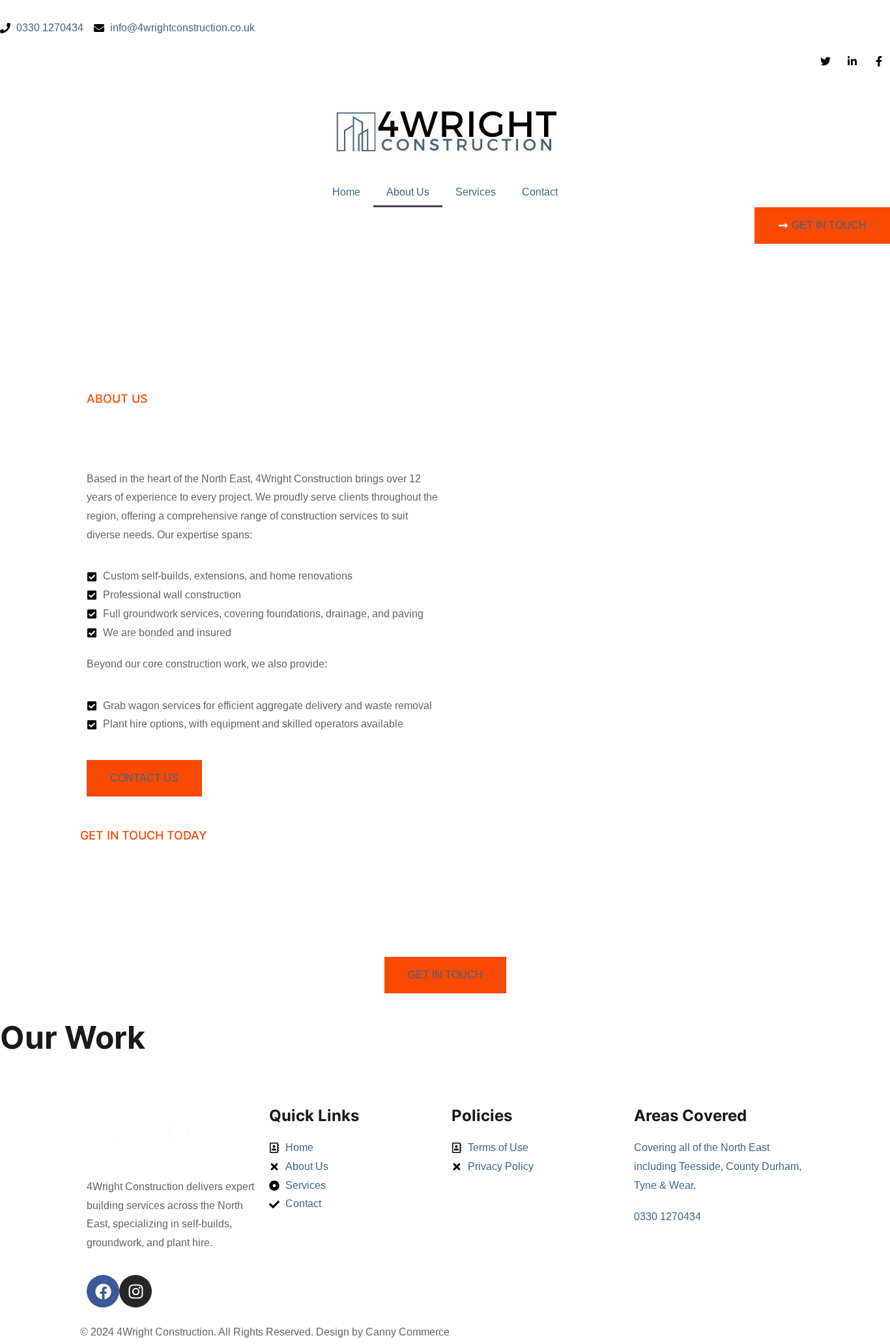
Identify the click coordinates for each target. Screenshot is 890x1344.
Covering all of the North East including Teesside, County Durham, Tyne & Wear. (717, 1166)
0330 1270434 (667, 1216)
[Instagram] (135, 1291)
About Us (407, 191)
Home (346, 191)
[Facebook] (103, 1291)
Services (475, 191)
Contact (540, 191)
